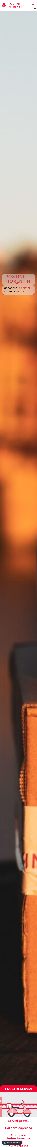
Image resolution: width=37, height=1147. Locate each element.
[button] (12, 1143)
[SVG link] (12, 5)
